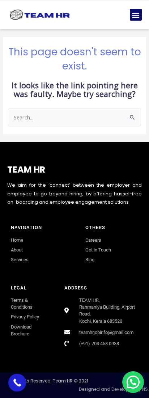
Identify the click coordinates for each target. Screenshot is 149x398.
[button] (136, 15)
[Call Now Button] (17, 383)
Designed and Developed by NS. (114, 389)
